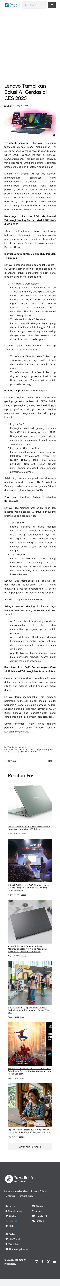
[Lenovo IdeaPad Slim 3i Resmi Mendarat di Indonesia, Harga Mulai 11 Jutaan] (30, 781)
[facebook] (42, 1261)
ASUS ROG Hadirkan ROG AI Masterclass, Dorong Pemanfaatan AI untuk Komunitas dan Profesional (28, 887)
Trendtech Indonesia (17, 747)
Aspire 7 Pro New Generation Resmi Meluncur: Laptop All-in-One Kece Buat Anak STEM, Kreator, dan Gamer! (27, 949)
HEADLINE (33, 752)
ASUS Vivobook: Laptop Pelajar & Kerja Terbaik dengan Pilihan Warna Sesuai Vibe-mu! (29, 1010)
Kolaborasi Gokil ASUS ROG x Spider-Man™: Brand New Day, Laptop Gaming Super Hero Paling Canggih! (29, 1071)
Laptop (7, 105)
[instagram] (36, 1261)
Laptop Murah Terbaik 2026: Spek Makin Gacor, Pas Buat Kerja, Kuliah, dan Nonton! (29, 1130)
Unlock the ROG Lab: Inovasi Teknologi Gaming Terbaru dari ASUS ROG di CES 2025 (30, 220)
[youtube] (54, 1261)
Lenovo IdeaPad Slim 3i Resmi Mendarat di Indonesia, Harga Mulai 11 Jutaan (29, 827)
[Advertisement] (30, 41)
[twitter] (48, 1261)
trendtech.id (21, 731)
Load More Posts (30, 1146)
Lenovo (37, 143)
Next (50, 760)
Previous (11, 760)
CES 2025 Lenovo (18, 752)
